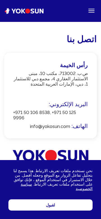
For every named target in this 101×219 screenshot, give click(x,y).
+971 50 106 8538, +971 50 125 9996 (44, 115)
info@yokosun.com (50, 126)
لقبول (50, 205)
